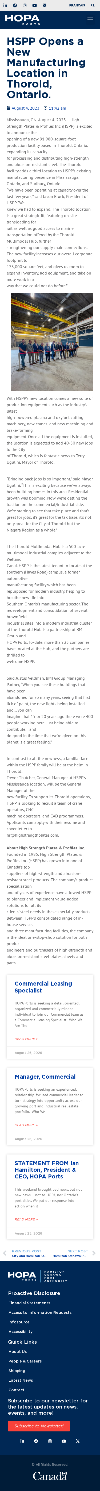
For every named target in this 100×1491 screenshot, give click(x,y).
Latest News (21, 1380)
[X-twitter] (77, 1441)
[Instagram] (50, 1441)
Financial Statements (29, 1303)
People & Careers (25, 1361)
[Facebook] (36, 1441)
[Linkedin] (22, 1441)
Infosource (19, 1322)
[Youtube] (63, 1441)
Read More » (26, 1038)
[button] (93, 6)
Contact (17, 1390)
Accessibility (21, 1332)
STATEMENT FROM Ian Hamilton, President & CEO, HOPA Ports (47, 1169)
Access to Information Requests (40, 1312)
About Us (18, 1351)
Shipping (17, 1371)
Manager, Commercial (45, 1076)
